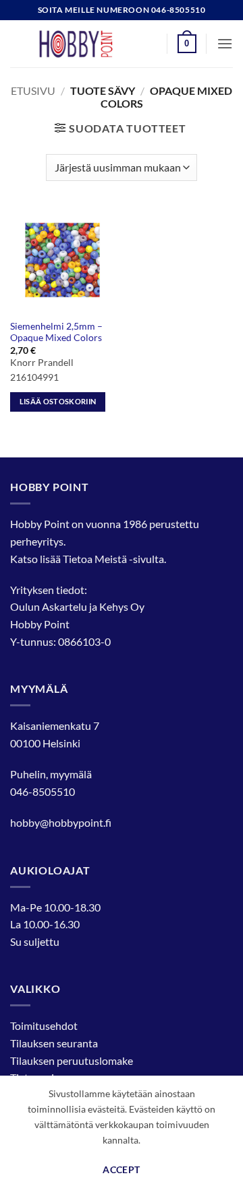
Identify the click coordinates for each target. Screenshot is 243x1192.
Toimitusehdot (44, 1025)
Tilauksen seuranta (54, 1043)
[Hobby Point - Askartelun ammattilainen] (89, 43)
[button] (187, 44)
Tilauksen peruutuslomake (71, 1060)
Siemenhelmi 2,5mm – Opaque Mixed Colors (56, 332)
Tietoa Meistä (95, 558)
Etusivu (33, 90)
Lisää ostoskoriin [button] (58, 401)
